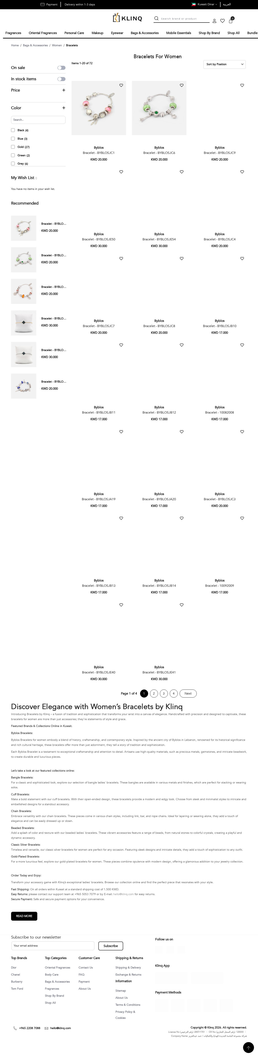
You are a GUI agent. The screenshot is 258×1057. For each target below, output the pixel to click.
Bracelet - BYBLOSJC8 (159, 325)
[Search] (156, 18)
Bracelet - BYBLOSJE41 (159, 672)
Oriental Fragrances (59, 967)
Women (57, 45)
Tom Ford (18, 989)
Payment (85, 981)
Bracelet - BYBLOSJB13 (98, 585)
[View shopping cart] (230, 21)
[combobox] (185, 18)
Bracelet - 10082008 (219, 412)
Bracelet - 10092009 (219, 585)
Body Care (52, 974)
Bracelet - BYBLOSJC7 (99, 325)
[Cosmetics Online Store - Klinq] (127, 17)
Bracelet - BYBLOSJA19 (98, 498)
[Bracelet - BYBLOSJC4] (23, 385)
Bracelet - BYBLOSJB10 (219, 325)
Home (15, 45)
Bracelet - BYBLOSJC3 (220, 498)
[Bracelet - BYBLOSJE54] (23, 353)
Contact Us (86, 967)
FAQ (82, 974)
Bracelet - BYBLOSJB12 (159, 412)
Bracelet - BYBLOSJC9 (220, 152)
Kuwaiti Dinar (206, 4)
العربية (227, 4)
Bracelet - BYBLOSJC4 (220, 239)
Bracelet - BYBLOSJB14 (159, 585)
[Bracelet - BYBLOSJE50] (23, 322)
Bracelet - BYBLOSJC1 (99, 152)
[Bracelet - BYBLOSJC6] (23, 259)
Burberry (17, 981)
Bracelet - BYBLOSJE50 (98, 239)
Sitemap (121, 1003)
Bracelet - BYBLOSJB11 (98, 412)
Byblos (99, 147)
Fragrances (53, 989)
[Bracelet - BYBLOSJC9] (23, 290)
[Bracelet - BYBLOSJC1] (23, 227)
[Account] (214, 21)
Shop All (51, 1003)
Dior (14, 967)
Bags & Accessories (35, 45)
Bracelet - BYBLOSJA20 (159, 498)
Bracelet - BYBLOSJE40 (98, 672)
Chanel (16, 974)
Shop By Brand (55, 996)
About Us (85, 989)
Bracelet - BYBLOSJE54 (159, 239)
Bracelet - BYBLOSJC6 (159, 152)
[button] (121, 85)
